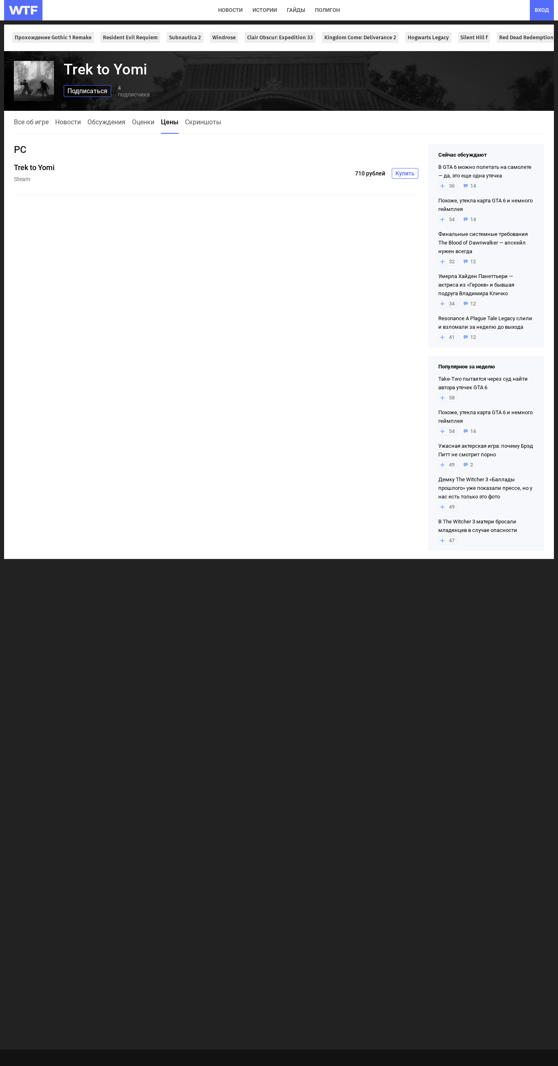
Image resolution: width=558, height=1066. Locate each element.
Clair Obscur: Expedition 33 (280, 37)
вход (542, 10)
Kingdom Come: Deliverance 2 (360, 37)
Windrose (224, 37)
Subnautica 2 (185, 37)
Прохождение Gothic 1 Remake (53, 37)
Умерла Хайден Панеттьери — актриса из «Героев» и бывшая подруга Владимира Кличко (476, 284)
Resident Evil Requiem (130, 37)
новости (230, 10)
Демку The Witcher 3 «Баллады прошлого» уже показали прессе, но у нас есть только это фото (485, 488)
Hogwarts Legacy (428, 37)
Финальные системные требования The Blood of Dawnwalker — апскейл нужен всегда (483, 242)
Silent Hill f (474, 37)
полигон (327, 10)
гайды (296, 10)
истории (264, 10)
